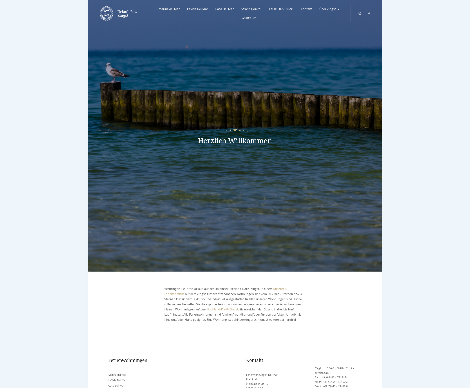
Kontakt (306, 9)
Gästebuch (249, 18)
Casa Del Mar (224, 9)
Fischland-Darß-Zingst (222, 309)
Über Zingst (327, 9)
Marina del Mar (169, 9)
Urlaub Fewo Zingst (129, 13)
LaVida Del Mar (197, 9)
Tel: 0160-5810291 (281, 9)
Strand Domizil (251, 9)
